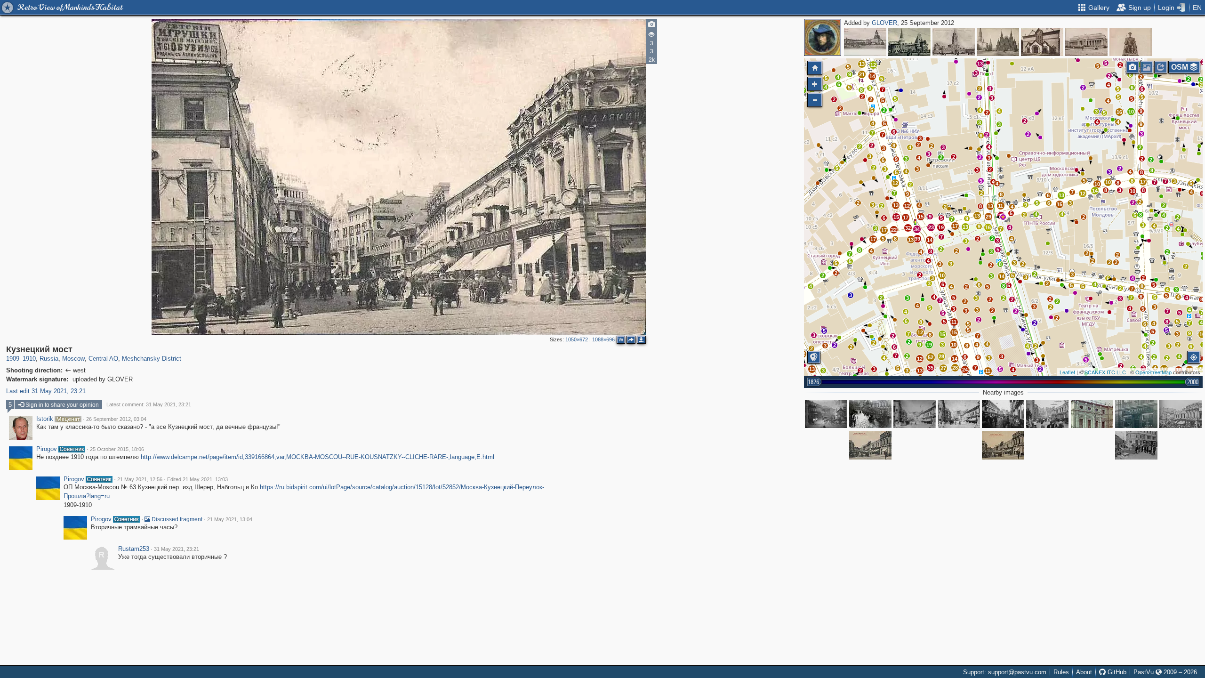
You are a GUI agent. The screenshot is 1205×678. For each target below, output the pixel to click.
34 (917, 229)
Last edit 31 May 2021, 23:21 (46, 391)
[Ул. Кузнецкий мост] (1003, 414)
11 (953, 322)
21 (862, 74)
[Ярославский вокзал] (909, 42)
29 (988, 216)
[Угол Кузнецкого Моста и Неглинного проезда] (826, 414)
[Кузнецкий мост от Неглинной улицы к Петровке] (914, 414)
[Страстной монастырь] (953, 42)
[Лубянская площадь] (865, 42)
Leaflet (1067, 372)
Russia (49, 358)
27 (943, 368)
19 (929, 344)
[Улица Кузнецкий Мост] (959, 414)
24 (965, 369)
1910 (29, 358)
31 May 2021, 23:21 (176, 549)
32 (908, 228)
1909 (12, 358)
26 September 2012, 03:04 (116, 419)
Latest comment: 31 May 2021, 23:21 (148, 404)
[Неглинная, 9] (1092, 414)
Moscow (73, 358)
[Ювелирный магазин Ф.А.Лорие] (1136, 414)
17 (1143, 182)
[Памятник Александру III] (1130, 42)
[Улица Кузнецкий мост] (1180, 414)
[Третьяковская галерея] (1042, 42)
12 (1082, 193)
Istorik (44, 419)
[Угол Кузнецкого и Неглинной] (870, 414)
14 (1095, 191)
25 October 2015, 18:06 (117, 449)
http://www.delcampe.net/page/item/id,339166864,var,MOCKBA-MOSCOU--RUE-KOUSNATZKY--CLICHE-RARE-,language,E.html (317, 456)
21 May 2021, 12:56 (139, 479)
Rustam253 (133, 549)
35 (930, 368)
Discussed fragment (176, 519)
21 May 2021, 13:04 (229, 519)
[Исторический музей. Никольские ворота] (998, 42)
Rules (1061, 672)
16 (1119, 112)
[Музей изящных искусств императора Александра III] (1086, 42)
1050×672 (576, 339)
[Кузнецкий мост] (1003, 217)
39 (917, 239)
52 (930, 357)
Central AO (103, 358)
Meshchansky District (151, 358)
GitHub (1116, 672)
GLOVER (884, 22)
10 (1131, 111)
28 (955, 368)
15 (1059, 204)
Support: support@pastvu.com (1004, 672)
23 (931, 227)
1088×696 (603, 339)
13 (1061, 195)
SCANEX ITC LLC (1105, 372)
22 (894, 230)
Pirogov (46, 449)
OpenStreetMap (1153, 372)
